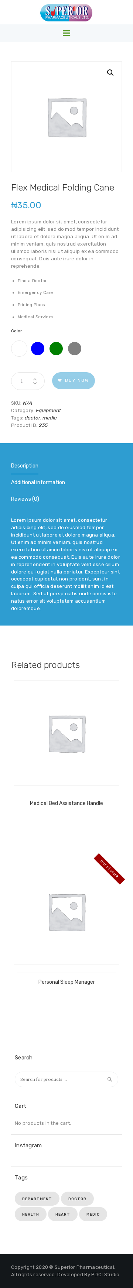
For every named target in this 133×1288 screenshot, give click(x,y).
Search (110, 1079)
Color (16, 331)
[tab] (24, 466)
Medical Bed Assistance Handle (66, 803)
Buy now (77, 380)
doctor (32, 418)
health (30, 1214)
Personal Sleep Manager (66, 982)
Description (24, 466)
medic (49, 418)
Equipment (48, 410)
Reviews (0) (25, 499)
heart (62, 1214)
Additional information (38, 482)
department (37, 1199)
